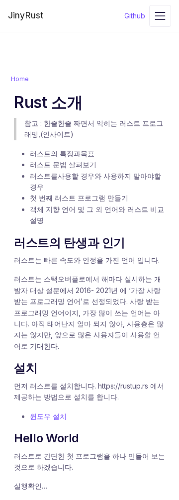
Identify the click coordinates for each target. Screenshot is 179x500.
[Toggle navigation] (160, 16)
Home (20, 79)
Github (134, 15)
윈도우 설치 (48, 416)
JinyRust (25, 15)
